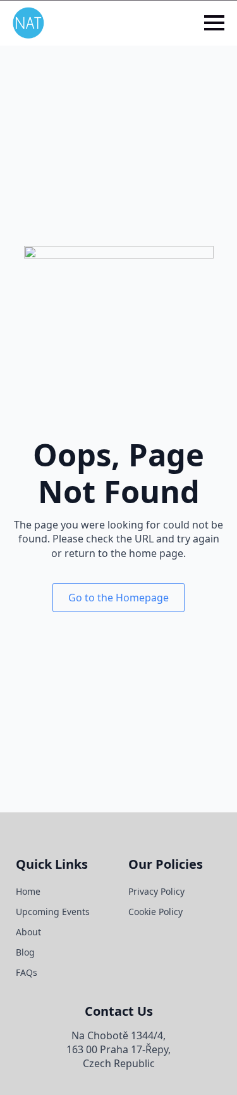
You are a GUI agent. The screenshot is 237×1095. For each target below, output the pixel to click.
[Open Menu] (214, 23)
